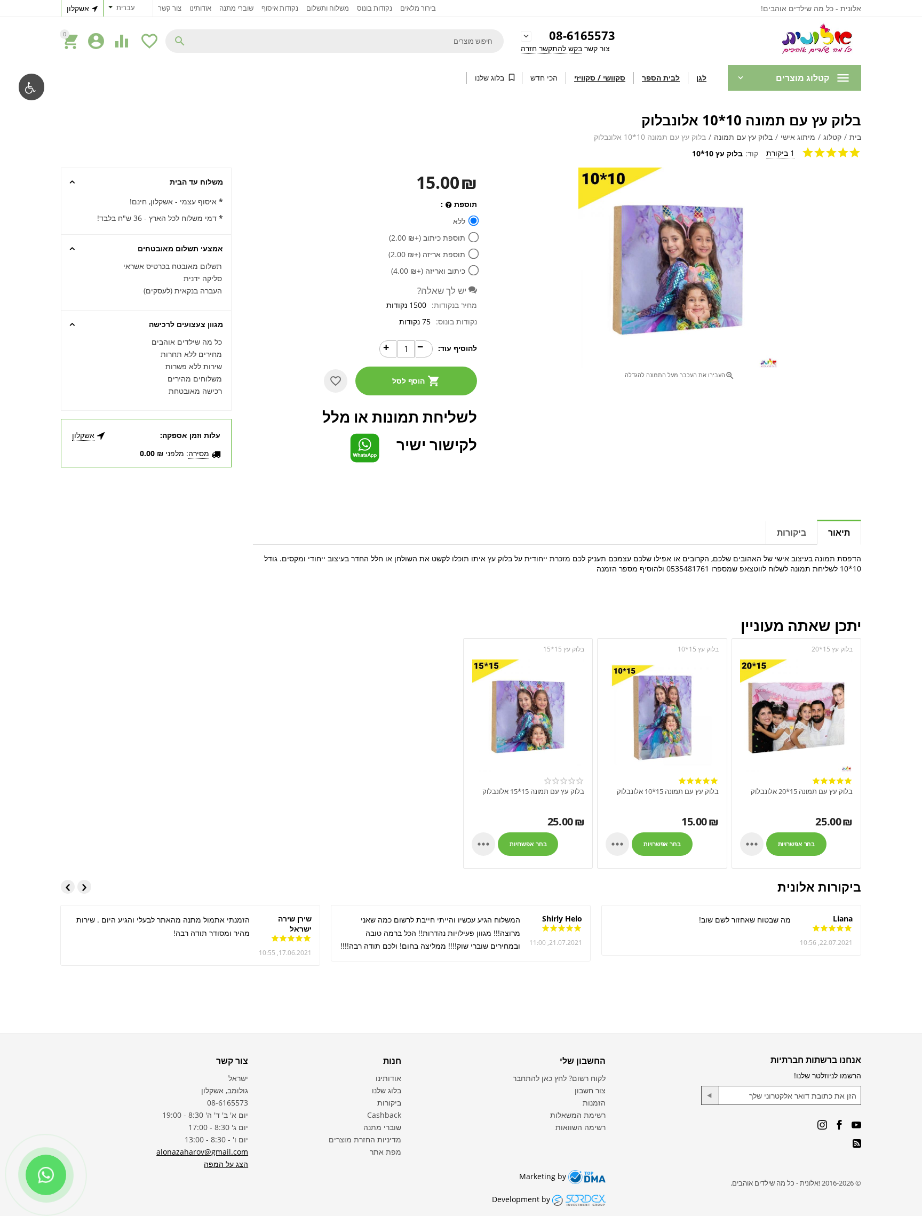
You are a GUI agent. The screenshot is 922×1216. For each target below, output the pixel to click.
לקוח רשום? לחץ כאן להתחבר (559, 1078)
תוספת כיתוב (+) (428, 238)
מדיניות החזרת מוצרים (365, 1139)
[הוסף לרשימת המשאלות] (335, 381)
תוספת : (459, 204)
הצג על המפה (226, 1164)
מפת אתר (385, 1152)
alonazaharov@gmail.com (202, 1152)
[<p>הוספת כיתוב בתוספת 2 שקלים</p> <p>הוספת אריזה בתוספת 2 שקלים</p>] (448, 205)
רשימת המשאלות (578, 1115)
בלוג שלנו (489, 78)
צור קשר (169, 8)
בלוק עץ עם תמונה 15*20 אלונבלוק (802, 792)
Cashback (384, 1115)
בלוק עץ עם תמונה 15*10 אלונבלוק (667, 792)
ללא (459, 221)
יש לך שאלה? (442, 290)
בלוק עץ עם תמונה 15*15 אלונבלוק (533, 792)
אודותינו (200, 8)
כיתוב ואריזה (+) (429, 271)
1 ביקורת (780, 153)
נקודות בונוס (374, 8)
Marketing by (543, 1176)
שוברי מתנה (236, 8)
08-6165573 (582, 36)
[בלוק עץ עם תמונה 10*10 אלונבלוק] (678, 268)
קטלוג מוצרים (802, 78)
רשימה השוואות (580, 1127)
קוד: (751, 153)
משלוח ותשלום (327, 8)
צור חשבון (590, 1090)
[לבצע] (710, 1095)
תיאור (839, 532)
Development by (522, 1199)
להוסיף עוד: (457, 348)
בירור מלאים (418, 8)
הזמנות (594, 1103)
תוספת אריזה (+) (427, 254)
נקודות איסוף (279, 8)
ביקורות (791, 532)
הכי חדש (544, 78)
